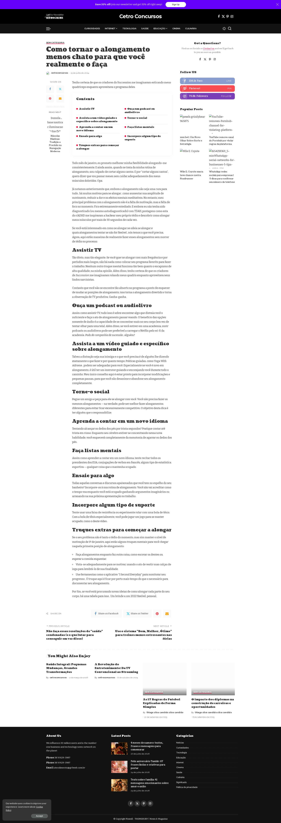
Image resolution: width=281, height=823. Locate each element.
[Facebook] (219, 16)
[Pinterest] (227, 16)
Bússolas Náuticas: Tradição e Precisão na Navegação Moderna (55, 144)
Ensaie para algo (90, 136)
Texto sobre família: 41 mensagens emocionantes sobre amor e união (150, 783)
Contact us (208, 48)
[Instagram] (232, 16)
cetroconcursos (59, 73)
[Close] (277, 4)
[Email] (60, 99)
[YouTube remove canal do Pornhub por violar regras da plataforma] (222, 124)
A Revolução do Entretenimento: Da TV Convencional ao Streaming (116, 668)
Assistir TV (86, 108)
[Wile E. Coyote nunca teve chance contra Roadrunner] (193, 158)
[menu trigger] (50, 28)
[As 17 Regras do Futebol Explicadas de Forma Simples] (165, 679)
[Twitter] (223, 16)
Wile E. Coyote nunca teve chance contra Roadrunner (191, 175)
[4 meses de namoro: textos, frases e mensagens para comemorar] (119, 748)
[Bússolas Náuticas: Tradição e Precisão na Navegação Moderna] (55, 124)
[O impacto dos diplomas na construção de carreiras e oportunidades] (213, 679)
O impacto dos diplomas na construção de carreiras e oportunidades (212, 703)
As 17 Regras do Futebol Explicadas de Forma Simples (161, 703)
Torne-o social (137, 118)
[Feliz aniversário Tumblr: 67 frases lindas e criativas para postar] (119, 767)
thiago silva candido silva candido (165, 712)
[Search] (230, 28)
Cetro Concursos (140, 16)
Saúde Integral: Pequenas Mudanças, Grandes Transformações (66, 668)
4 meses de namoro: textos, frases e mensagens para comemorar (147, 746)
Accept (39, 816)
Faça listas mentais (140, 127)
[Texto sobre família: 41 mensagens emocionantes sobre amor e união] (119, 785)
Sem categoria (55, 43)
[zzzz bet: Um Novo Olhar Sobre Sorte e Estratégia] (193, 124)
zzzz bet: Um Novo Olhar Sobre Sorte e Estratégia (191, 141)
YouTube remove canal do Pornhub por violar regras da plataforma (221, 141)
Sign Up (176, 4)
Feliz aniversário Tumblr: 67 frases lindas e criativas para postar (148, 765)
